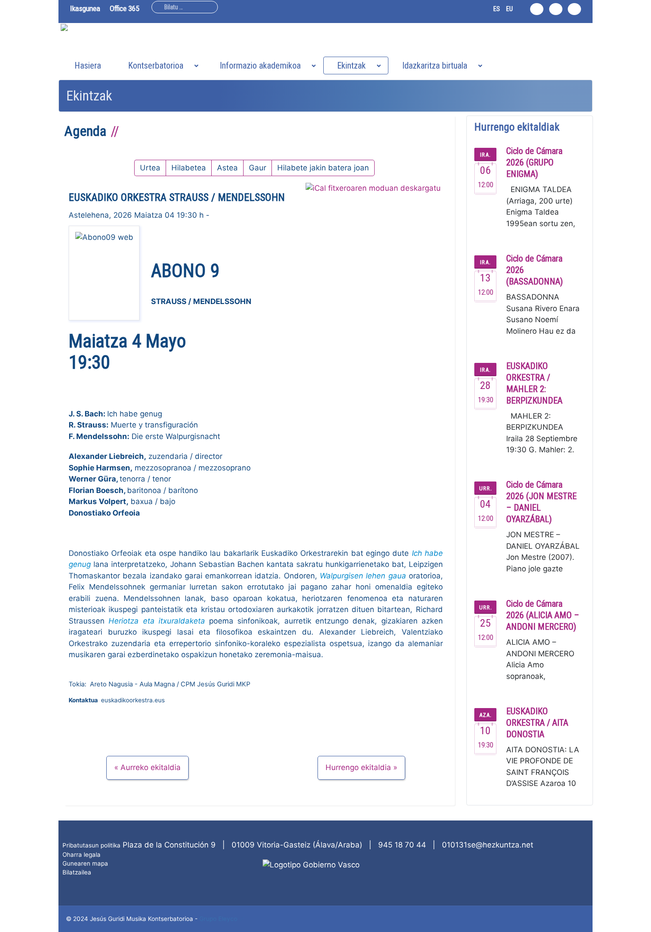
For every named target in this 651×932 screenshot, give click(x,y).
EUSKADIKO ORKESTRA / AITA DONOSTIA (537, 722)
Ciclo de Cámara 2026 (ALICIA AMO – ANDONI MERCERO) (542, 615)
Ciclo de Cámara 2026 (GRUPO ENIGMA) (534, 162)
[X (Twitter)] (563, 863)
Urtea (150, 167)
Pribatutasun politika (91, 845)
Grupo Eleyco (218, 918)
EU (509, 8)
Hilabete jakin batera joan (323, 167)
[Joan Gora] (639, 920)
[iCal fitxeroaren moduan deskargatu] (373, 188)
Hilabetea (188, 167)
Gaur (257, 167)
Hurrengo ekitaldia (358, 767)
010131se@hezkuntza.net (487, 844)
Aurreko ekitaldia (150, 767)
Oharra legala (81, 854)
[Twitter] (555, 9)
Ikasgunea (85, 8)
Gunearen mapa (85, 863)
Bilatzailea (76, 872)
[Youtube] (574, 9)
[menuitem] (88, 65)
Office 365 (124, 8)
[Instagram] (536, 9)
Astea (227, 167)
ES (496, 8)
